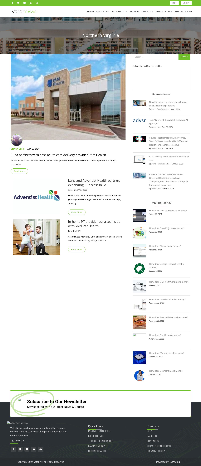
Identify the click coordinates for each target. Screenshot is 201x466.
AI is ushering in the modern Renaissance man (169, 158)
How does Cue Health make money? (167, 299)
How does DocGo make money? (165, 335)
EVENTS (151, 431)
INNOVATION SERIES (99, 431)
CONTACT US (153, 441)
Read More (19, 171)
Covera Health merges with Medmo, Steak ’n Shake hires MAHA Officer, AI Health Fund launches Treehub (168, 141)
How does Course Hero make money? (168, 210)
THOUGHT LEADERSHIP (100, 441)
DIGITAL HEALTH (97, 451)
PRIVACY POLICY (156, 451)
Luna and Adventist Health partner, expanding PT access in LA (94, 182)
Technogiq (174, 462)
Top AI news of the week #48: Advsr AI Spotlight (168, 121)
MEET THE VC (95, 436)
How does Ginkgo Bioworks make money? (166, 265)
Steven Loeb (17, 148)
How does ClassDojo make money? (167, 228)
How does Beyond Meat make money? (168, 317)
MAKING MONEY (97, 446)
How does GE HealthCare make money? (169, 281)
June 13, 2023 (74, 231)
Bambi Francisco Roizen (160, 109)
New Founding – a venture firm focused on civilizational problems (168, 104)
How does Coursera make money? (166, 370)
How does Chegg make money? (165, 246)
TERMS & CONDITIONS (159, 446)
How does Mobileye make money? (166, 352)
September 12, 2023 (77, 189)
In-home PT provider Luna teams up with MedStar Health (94, 224)
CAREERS (152, 436)
